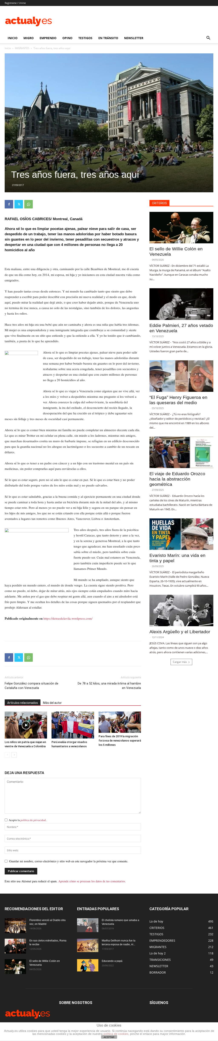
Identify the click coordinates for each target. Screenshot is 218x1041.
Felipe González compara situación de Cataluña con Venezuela (31, 686)
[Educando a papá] (87, 965)
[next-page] (14, 754)
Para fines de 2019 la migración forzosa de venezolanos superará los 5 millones (120, 740)
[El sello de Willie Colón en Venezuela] (181, 227)
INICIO (12, 38)
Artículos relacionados (22, 702)
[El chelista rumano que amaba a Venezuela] (87, 925)
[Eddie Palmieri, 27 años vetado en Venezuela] (181, 304)
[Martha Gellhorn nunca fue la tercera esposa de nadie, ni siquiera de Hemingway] (87, 945)
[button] (208, 38)
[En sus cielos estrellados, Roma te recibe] (15, 946)
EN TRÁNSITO (108, 38)
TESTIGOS (85, 38)
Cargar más (180, 662)
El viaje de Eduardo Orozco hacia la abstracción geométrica (177, 479)
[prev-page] (7, 754)
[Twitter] (18, 204)
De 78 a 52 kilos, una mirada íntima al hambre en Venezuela (109, 686)
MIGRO (28, 38)
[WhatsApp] (28, 204)
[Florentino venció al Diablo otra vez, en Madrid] (15, 925)
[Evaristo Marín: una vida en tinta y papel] (181, 534)
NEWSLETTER (133, 38)
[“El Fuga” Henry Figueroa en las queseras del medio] (181, 376)
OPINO (67, 38)
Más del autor (52, 702)
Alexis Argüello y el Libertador (179, 631)
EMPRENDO (48, 38)
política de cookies (115, 1033)
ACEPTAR (109, 1037)
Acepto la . (27, 820)
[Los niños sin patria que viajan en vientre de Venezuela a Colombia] (26, 725)
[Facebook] (9, 204)
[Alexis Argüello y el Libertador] (181, 610)
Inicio (8, 48)
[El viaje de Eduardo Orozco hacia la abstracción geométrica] (181, 452)
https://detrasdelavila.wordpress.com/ (67, 618)
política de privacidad (33, 820)
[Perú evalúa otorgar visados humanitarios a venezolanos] (73, 725)
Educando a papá (112, 961)
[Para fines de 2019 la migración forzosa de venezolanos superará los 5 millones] (120, 722)
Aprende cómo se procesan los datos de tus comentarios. (92, 881)
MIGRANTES (22, 48)
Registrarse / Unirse (15, 2)
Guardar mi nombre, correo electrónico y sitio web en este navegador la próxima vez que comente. (68, 861)
